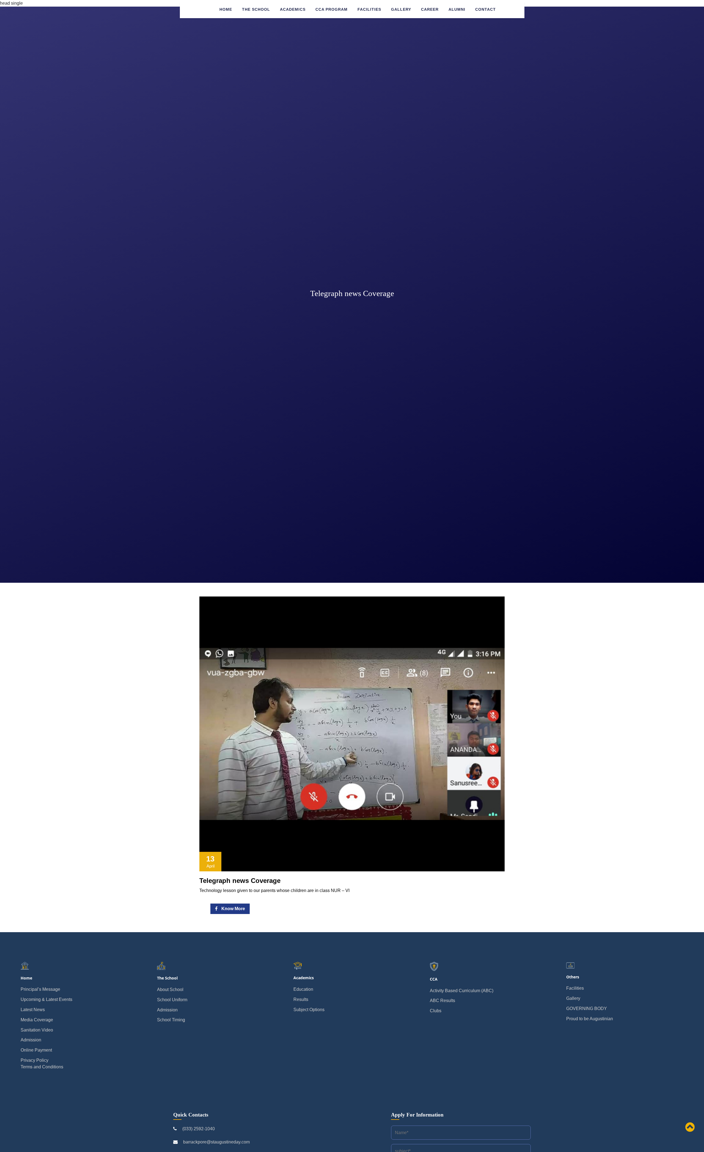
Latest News (33, 1009)
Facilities (369, 9)
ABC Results (442, 1000)
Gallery (401, 9)
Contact (485, 9)
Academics (293, 9)
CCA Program (331, 9)
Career (430, 9)
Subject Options (308, 1009)
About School (170, 989)
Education (303, 989)
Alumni (457, 9)
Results (300, 999)
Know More (232, 908)
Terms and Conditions (42, 1067)
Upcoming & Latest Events (46, 999)
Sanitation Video (37, 1030)
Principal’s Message (40, 989)
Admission (31, 1040)
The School (256, 9)
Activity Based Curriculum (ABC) (461, 990)
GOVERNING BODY (586, 1008)
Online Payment (36, 1050)
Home (225, 9)
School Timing (171, 1019)
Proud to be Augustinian (589, 1018)
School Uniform (172, 999)
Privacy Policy (34, 1060)
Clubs (435, 1010)
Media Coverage (37, 1019)
